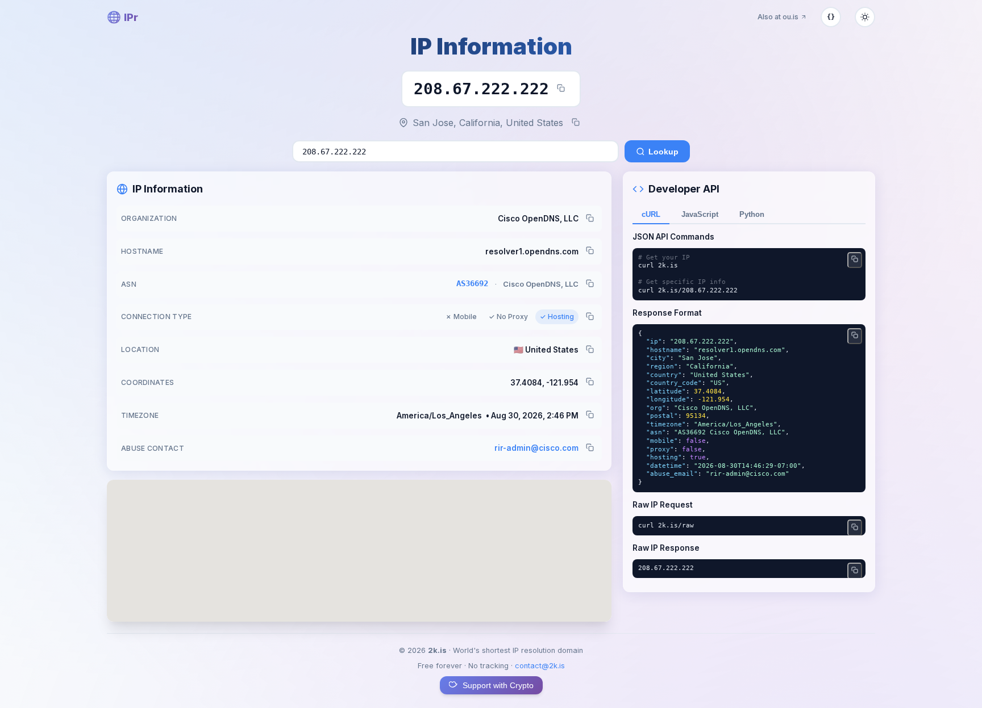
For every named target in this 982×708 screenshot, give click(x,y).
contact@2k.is (540, 665)
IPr (122, 17)
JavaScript (699, 214)
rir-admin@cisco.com (536, 448)
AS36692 (472, 283)
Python (751, 214)
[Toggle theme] (865, 17)
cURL (651, 214)
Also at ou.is (778, 16)
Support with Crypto (498, 685)
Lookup (663, 151)
